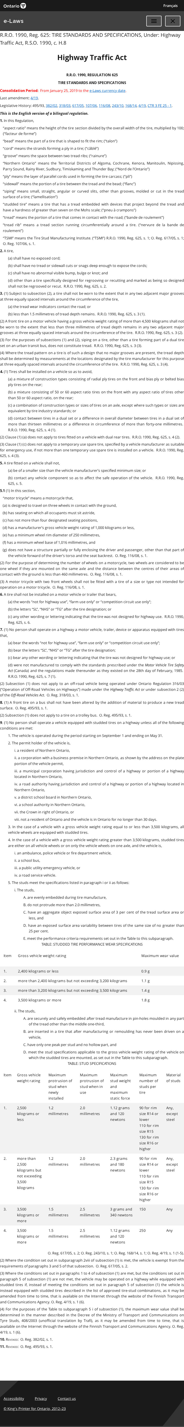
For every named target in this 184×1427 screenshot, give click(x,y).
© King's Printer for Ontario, (35, 1408)
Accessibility (14, 1398)
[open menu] (154, 21)
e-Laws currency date (107, 90)
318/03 (64, 105)
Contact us (67, 1398)
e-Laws (13, 21)
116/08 (104, 105)
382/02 (51, 105)
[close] (172, 21)
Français (170, 5)
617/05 (78, 105)
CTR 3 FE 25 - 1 (160, 105)
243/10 (117, 105)
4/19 (34, 97)
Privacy (41, 1398)
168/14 (131, 105)
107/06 (91, 105)
